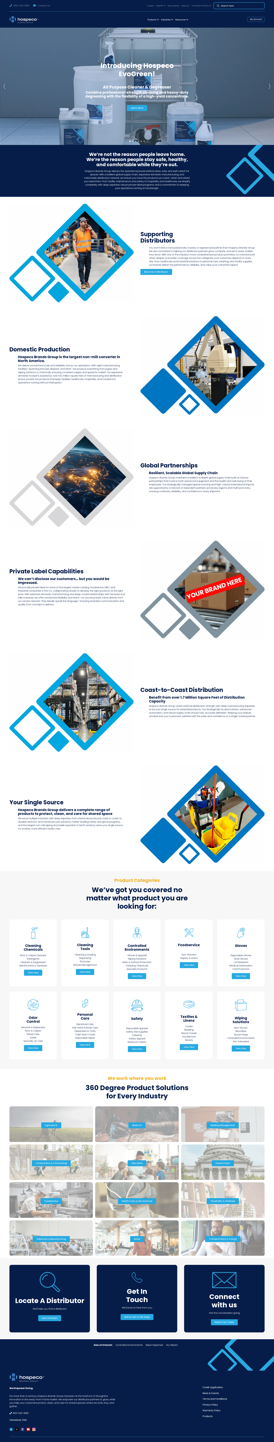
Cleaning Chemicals (137, 965)
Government (222, 1163)
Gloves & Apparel (137, 955)
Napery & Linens (189, 958)
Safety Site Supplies (137, 1031)
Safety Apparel (137, 1038)
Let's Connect (49, 1318)
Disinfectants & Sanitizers (33, 965)
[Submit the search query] (218, 5)
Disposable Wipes (85, 1038)
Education (137, 1163)
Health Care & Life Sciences (137, 1201)
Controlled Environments (241, 1038)
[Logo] (24, 19)
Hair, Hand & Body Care (85, 1027)
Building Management (223, 1125)
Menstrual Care (85, 1024)
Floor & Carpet (33, 1030)
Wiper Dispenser (154, 1345)
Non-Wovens (189, 954)
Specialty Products (137, 969)
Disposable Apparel (137, 1028)
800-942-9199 (21, 5)
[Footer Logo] (28, 1377)
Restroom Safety (137, 1042)
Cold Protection (241, 969)
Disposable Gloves (241, 955)
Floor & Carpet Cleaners (33, 955)
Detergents (33, 958)
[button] (160, 5)
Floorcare (85, 961)
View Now (33, 972)
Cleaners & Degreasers (33, 962)
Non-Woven (241, 1027)
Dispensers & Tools (85, 1031)
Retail (137, 1239)
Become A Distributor (156, 271)
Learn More (137, 108)
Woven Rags (241, 1034)
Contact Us (44, 5)
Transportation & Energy (223, 1239)
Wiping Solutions (137, 958)
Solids (33, 1037)
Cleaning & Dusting (85, 954)
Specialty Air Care (33, 1041)
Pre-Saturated (241, 1041)
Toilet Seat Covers (85, 1034)
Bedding (189, 1029)
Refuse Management (85, 965)
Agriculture (51, 1125)
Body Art (137, 1125)
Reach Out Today (224, 1322)
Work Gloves (241, 958)
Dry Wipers (172, 1345)
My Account (256, 19)
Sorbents (137, 1035)
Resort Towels (189, 1033)
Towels (189, 1026)
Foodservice (189, 1036)
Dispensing (85, 958)
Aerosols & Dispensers (33, 1027)
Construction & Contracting (51, 1163)
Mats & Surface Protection (137, 962)
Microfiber (240, 1031)
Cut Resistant (241, 962)
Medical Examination (240, 965)
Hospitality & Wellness (222, 1201)
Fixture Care (33, 1034)
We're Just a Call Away (137, 1317)
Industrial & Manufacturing (51, 1239)
